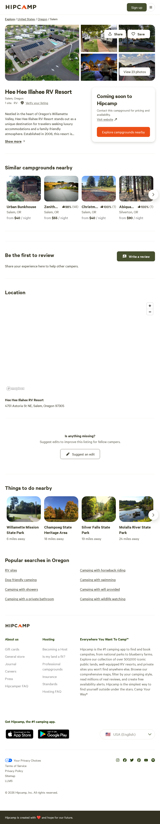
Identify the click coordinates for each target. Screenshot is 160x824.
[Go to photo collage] (42, 53)
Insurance (49, 676)
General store (15, 656)
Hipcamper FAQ (16, 686)
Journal (10, 663)
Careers (10, 671)
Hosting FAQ (51, 691)
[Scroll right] (153, 195)
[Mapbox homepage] (15, 388)
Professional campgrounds (52, 666)
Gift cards (12, 649)
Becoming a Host (55, 649)
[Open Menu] (151, 7)
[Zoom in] (150, 306)
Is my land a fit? (53, 656)
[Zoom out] (150, 312)
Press (9, 678)
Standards (49, 683)
